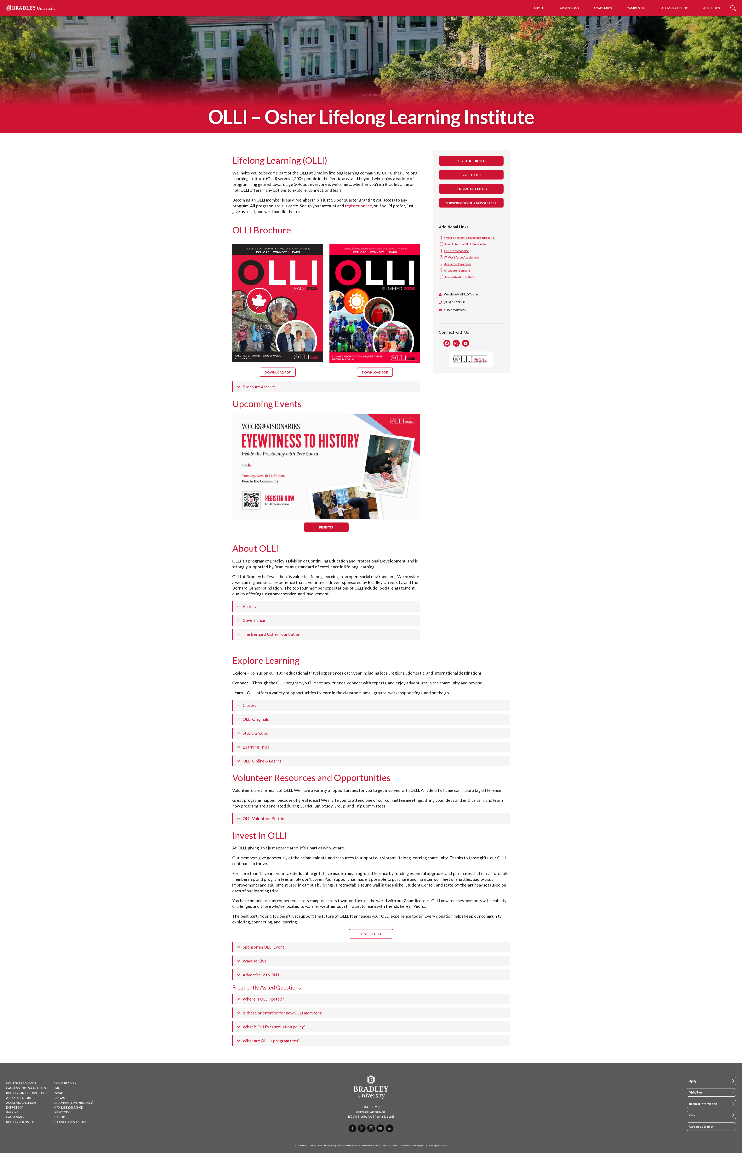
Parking (12, 1112)
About (539, 8)
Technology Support (70, 1122)
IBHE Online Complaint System (433, 1145)
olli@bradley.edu (455, 309)
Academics (603, 8)
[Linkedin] (389, 1128)
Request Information (703, 1103)
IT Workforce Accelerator (461, 257)
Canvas (59, 1097)
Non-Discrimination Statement (356, 1145)
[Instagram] (371, 1128)
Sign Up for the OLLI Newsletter (465, 244)
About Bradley (65, 1083)
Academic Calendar (21, 1102)
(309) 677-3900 (454, 302)
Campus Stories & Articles (26, 1088)
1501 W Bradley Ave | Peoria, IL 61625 (371, 1116)
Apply (693, 1081)
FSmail (58, 1093)
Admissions (569, 8)
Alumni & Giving (674, 8)
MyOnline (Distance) (68, 1107)
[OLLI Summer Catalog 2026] (374, 303)
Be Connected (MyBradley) (73, 1102)
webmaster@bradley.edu (371, 1111)
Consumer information (381, 1145)
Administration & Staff (459, 277)
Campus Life (636, 8)
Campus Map (15, 1117)
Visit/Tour (696, 1092)
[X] (362, 1128)
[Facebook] (352, 1128)
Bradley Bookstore (21, 1122)
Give (692, 1115)
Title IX (59, 1117)
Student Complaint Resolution (405, 1145)
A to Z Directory (18, 1097)
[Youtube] (380, 1128)
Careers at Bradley (701, 1126)
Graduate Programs (457, 270)
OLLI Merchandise (456, 251)
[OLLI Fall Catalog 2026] (277, 303)
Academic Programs (457, 264)
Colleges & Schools (21, 1083)
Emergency (14, 1107)
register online (358, 205)
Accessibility (323, 1145)
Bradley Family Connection (27, 1093)
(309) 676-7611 (371, 1107)
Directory (62, 1112)
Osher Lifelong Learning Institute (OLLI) (470, 237)
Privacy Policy (336, 1145)
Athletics (711, 8)
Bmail (58, 1088)
